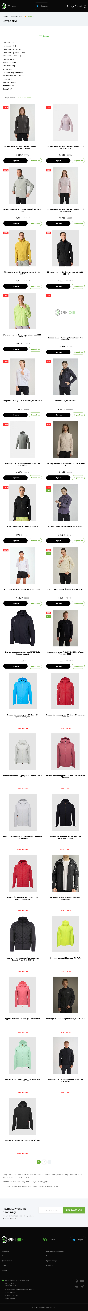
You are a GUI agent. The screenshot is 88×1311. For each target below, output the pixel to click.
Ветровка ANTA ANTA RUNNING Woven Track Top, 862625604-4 (22, 147)
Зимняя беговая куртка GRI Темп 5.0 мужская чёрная (65, 837)
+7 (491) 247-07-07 (10, 1292)
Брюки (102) (7, 89)
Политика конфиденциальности (55, 1251)
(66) (8, 86)
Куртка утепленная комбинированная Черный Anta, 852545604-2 (22, 959)
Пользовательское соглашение (54, 1256)
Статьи (4, 1265)
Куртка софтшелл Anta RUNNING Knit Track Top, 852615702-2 (65, 653)
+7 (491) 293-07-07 (10, 1284)
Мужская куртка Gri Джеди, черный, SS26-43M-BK (65, 273)
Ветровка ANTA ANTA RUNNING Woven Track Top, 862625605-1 (65, 147)
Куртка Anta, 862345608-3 (65, 401)
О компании (5, 1251)
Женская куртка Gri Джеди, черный (22, 526)
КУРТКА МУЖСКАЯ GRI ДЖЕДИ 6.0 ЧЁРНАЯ (22, 1140)
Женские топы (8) (9, 82)
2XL (69, 263)
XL (69, 328)
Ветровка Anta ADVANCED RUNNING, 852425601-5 (65, 898)
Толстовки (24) (8, 42)
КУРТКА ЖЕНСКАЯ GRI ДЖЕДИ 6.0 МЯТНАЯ (22, 1079)
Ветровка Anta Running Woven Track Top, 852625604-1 (22, 464)
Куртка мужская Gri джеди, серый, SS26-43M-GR (22, 210)
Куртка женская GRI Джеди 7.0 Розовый (22, 1019)
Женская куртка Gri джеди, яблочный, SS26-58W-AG (22, 336)
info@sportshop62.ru (11, 1298)
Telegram (44, 6)
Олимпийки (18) (9, 66)
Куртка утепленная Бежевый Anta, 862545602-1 (65, 464)
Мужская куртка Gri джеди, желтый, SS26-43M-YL (22, 273)
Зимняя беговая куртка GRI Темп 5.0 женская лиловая (65, 777)
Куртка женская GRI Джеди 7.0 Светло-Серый (22, 776)
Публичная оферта (51, 1261)
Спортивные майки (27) (12, 56)
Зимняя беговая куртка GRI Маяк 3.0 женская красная (65, 716)
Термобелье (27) (9, 46)
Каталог (52, 1239)
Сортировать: (10, 98)
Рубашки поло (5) (9, 62)
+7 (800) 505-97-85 (10, 1286)
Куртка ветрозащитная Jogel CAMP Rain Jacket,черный (22, 653)
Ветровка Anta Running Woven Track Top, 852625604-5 (65, 1080)
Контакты (4, 1270)
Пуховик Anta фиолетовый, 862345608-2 (65, 526)
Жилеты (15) (7, 79)
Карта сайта (49, 1265)
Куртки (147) (7, 69)
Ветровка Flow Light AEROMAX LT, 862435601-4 (22, 401)
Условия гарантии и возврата (10, 1256)
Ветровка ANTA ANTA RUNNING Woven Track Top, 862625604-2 (65, 210)
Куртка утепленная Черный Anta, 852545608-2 (65, 1019)
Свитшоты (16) (8, 59)
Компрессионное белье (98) (14, 76)
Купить (16, 161)
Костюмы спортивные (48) (13, 72)
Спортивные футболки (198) (14, 52)
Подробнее (35, 161)
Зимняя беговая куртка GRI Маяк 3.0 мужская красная (22, 898)
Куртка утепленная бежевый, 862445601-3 (65, 589)
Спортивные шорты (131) (12, 49)
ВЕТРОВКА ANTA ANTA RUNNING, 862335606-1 (22, 589)
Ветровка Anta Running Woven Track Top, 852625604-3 (65, 339)
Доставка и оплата (7, 1261)
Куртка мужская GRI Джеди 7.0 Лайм (65, 958)
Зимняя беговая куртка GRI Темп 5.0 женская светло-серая (22, 837)
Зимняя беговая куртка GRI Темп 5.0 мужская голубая (22, 716)
